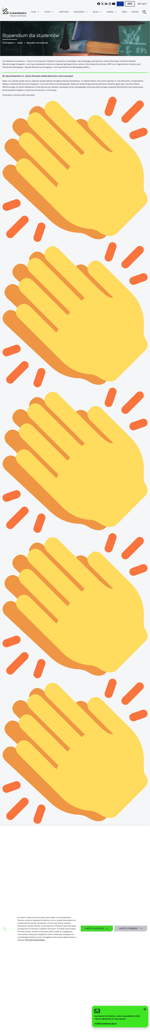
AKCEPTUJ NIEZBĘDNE (128, 928)
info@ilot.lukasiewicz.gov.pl (105, 1023)
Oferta (48, 12)
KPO (130, 3)
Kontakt (135, 12)
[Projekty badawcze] (120, 4)
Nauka (95, 12)
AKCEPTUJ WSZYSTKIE (94, 928)
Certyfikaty (64, 12)
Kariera (110, 12)
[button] (144, 12)
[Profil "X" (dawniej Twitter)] (102, 3)
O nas (33, 12)
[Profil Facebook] (98, 3)
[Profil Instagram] (110, 3)
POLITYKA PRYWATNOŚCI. (35, 940)
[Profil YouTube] (113, 3)
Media (124, 12)
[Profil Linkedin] (106, 3)
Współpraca (79, 12)
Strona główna (8, 43)
